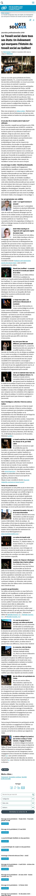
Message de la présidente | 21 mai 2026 (13, 829)
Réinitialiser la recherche (17, 812)
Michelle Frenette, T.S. (13, 617)
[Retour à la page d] (16, 8)
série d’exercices (10, 471)
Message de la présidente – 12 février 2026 (14, 885)
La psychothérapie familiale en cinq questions (15, 838)
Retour (6, 769)
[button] (33, 2)
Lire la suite (5, 823)
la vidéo (10, 436)
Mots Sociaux (6, 52)
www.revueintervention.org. (9, 534)
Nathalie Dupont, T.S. (14, 614)
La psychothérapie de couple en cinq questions (15, 847)
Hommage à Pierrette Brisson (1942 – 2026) (14, 855)
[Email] (23, 788)
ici (6, 756)
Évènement (10, 54)
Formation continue (15, 777)
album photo (21, 111)
